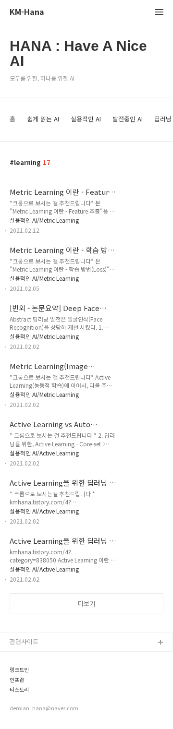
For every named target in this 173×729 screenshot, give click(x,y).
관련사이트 (24, 641)
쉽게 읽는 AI (43, 118)
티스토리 (19, 689)
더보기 (86, 603)
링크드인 (19, 670)
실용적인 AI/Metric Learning (44, 220)
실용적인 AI (86, 118)
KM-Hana (27, 12)
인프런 (17, 680)
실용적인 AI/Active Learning (44, 453)
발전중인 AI (127, 118)
